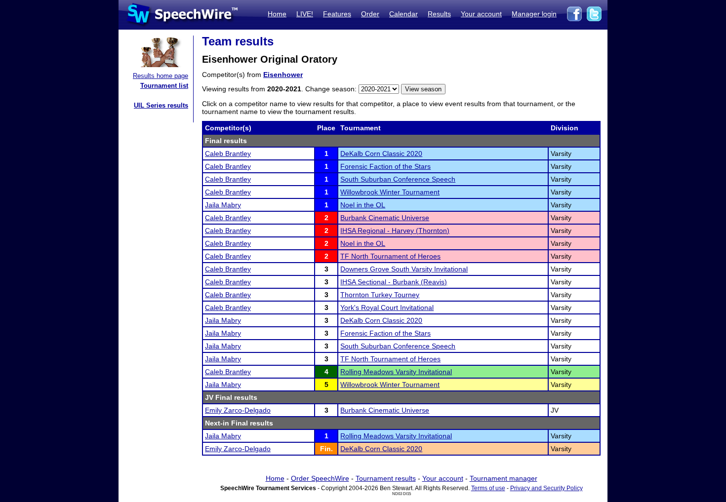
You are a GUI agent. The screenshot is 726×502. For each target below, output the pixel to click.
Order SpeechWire (320, 478)
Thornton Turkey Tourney (379, 295)
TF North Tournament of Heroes (390, 256)
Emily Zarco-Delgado (238, 410)
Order (370, 14)
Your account (481, 14)
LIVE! (304, 14)
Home (277, 14)
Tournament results (386, 478)
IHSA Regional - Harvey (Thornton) (394, 230)
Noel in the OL (362, 205)
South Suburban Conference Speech (397, 179)
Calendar (403, 14)
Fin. (326, 449)
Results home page (160, 75)
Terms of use (488, 488)
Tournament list (164, 85)
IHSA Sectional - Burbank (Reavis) (393, 282)
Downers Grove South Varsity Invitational (404, 269)
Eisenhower (283, 74)
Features (337, 14)
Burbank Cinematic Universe (384, 218)
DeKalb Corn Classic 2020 (381, 153)
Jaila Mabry (223, 205)
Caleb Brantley (228, 153)
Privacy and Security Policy (546, 488)
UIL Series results (161, 105)
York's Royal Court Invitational (387, 307)
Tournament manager (503, 478)
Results (439, 14)
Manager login (534, 14)
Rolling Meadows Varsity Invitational (396, 372)
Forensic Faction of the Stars (385, 166)
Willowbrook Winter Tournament (390, 192)
